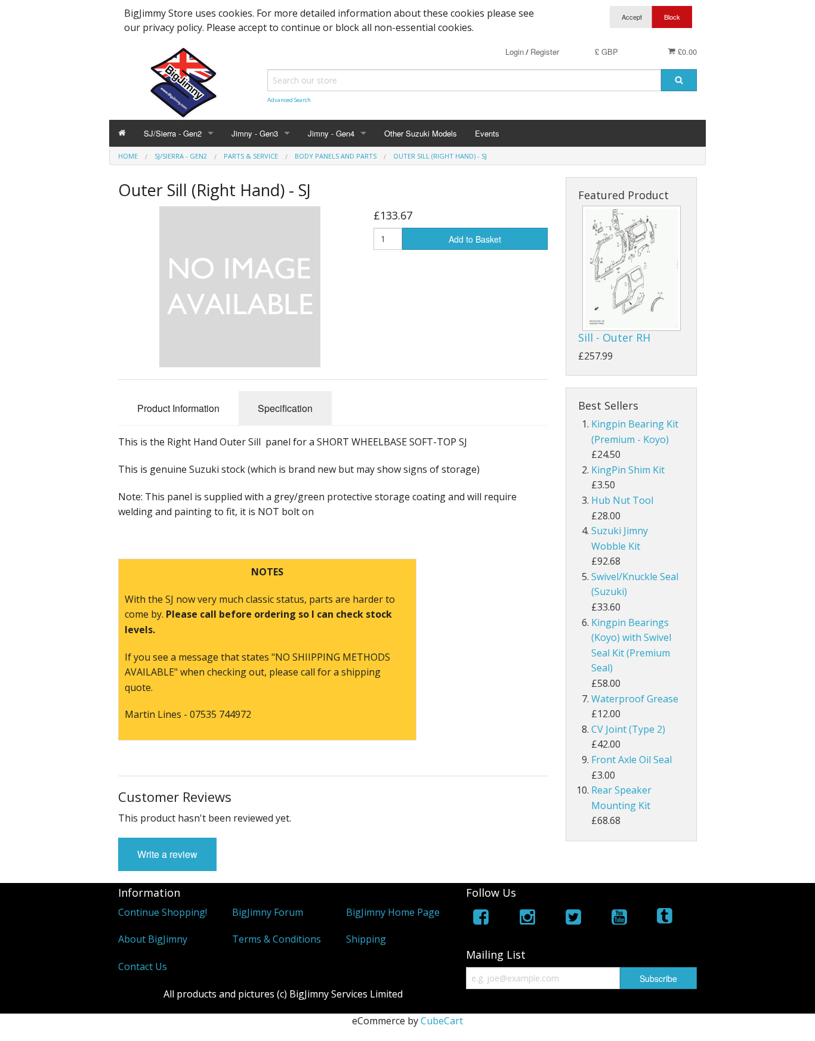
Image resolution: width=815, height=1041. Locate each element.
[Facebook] (481, 919)
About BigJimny (152, 939)
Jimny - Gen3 (254, 133)
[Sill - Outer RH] (631, 268)
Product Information (178, 408)
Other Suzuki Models (420, 133)
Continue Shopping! (162, 912)
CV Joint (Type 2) (628, 729)
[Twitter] (573, 919)
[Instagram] (527, 919)
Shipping (366, 939)
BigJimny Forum (267, 912)
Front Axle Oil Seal (631, 759)
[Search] (679, 80)
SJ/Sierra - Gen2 (173, 133)
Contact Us (142, 966)
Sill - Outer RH (614, 337)
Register (544, 51)
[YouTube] (619, 919)
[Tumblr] (666, 919)
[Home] (122, 133)
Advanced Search (289, 100)
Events (487, 133)
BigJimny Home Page (393, 912)
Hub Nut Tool (622, 500)
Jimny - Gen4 (331, 133)
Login (514, 51)
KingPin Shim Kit (628, 469)
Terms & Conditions (276, 939)
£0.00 (686, 51)
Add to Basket (475, 239)
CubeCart (442, 1020)
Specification (285, 408)
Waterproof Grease (634, 698)
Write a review (167, 854)
